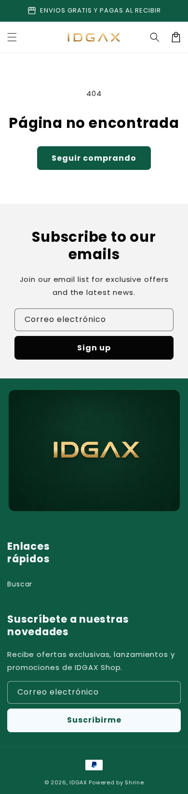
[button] (12, 37)
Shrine (134, 782)
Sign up (94, 347)
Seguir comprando (94, 158)
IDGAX (78, 782)
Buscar (19, 584)
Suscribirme (94, 719)
